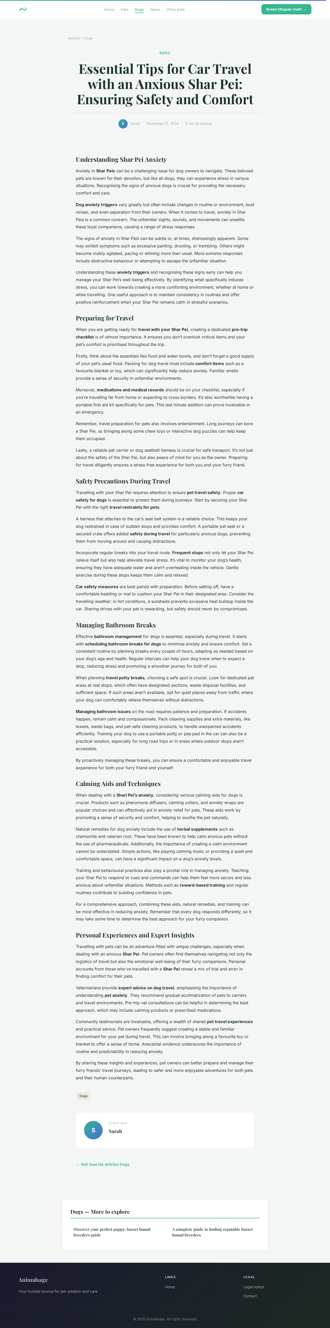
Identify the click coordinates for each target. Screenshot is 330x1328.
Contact (250, 1296)
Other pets (176, 9)
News (155, 9)
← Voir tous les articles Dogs (102, 1164)
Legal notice (253, 1287)
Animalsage (33, 1279)
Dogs (139, 9)
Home (109, 9)
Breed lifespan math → (286, 9)
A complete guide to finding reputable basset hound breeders (212, 1232)
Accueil (74, 38)
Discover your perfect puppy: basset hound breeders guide (112, 1232)
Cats (125, 9)
